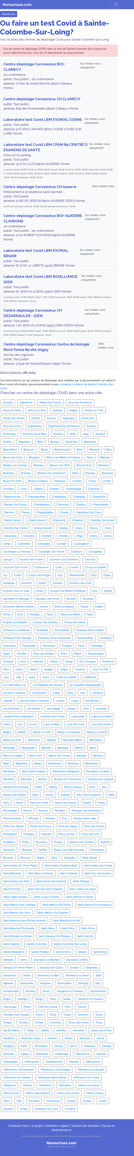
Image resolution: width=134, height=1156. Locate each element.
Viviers (103, 1101)
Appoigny (69, 418)
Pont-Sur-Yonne (94, 826)
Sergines (45, 983)
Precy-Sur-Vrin (91, 834)
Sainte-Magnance (14, 951)
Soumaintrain (98, 991)
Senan (27, 975)
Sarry (23, 959)
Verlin (24, 1046)
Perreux (43, 810)
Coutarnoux (41, 567)
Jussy (45, 677)
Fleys (89, 614)
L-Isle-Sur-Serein (66, 677)
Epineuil (71, 598)
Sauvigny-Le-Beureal (46, 959)
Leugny (71, 708)
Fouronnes (48, 645)
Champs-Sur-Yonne (15, 504)
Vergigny (8, 1046)
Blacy (90, 457)
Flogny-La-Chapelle (15, 622)
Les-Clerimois (11, 708)
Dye (94, 590)
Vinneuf (71, 1101)
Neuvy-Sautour (73, 787)
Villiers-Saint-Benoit (37, 1093)
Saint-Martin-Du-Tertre (56, 904)
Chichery (63, 535)
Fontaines (42, 630)
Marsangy (9, 747)
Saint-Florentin (12, 889)
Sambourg (99, 951)
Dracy (40, 590)
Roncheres (97, 849)
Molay (38, 763)
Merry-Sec (35, 755)
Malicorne (34, 740)
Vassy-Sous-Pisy (101, 1030)
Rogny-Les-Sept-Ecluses (69, 849)
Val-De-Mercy (11, 1030)
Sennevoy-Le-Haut (77, 975)
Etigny (99, 606)
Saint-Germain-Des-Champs (45, 889)
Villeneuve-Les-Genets (17, 1077)
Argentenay (34, 426)
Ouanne (65, 794)
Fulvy (81, 645)
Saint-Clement (69, 873)
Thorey (82, 1006)
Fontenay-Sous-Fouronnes (54, 637)
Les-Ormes (33, 708)
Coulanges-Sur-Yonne (50, 551)
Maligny (51, 740)
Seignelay (92, 967)
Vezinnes (8, 1053)
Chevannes (10, 535)
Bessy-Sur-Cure (12, 457)
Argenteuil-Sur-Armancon (64, 426)
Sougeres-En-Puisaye (70, 991)
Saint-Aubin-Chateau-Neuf (60, 865)
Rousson (8, 857)
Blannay (105, 457)
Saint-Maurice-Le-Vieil (66, 920)
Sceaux (74, 967)
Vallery (45, 1030)
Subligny (22, 999)
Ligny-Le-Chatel (101, 716)
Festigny (35, 614)
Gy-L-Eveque (87, 661)
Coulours (76, 551)
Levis (86, 708)
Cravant (73, 567)
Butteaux (60, 481)
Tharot (27, 1006)
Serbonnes (26, 983)
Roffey (43, 849)
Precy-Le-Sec (66, 834)
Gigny (6, 653)
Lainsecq (97, 692)
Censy (92, 481)
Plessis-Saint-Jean (85, 818)
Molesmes (54, 763)
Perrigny (60, 810)
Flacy (50, 614)
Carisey (77, 481)
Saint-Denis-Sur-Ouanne (51, 881)
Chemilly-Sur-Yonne (15, 528)
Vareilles (61, 1030)
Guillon (54, 661)
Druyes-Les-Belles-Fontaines (68, 590)
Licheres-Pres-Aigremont (18, 716)
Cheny (79, 528)
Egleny (108, 590)
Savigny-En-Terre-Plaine (18, 967)
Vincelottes (53, 1101)
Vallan (30, 1030)
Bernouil (95, 449)
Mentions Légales (57, 1125)
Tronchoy (56, 1022)
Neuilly (53, 787)
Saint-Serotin (85, 936)
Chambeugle (73, 488)
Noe (104, 787)
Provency (41, 842)
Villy (19, 1101)
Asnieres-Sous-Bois (35, 433)
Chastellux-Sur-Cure (88, 512)
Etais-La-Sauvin (64, 606)
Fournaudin (29, 645)
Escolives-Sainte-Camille (18, 606)
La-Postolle (39, 692)
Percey (27, 810)
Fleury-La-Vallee (70, 614)
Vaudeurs (8, 1038)
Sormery (30, 991)
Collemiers (24, 543)
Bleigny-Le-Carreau (15, 465)
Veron (73, 1046)
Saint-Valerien (11, 944)
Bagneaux (25, 441)
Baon (40, 441)
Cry (5, 575)
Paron (19, 802)
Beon (80, 449)
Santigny (8, 959)
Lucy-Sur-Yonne (101, 724)
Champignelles (36, 496)
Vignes (25, 1053)
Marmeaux (95, 740)
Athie (73, 433)
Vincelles (33, 1101)
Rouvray (25, 857)
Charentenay (100, 504)
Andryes (57, 410)
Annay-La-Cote (93, 410)
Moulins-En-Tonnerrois (68, 779)
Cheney (63, 528)
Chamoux (94, 488)
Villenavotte (92, 1061)
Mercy (79, 747)
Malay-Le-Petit (12, 740)
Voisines (8, 1108)
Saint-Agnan (89, 857)
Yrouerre (70, 1108)
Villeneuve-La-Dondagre (56, 1069)
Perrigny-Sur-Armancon (86, 810)
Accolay (8, 402)
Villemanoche (54, 1061)
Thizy (67, 1006)
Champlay (79, 496)
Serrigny (83, 983)
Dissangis (9, 583)
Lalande (8, 700)
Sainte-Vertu (63, 951)
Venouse (84, 1038)
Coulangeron (81, 543)
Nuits (35, 794)
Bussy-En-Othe (12, 481)
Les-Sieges (53, 708)
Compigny (43, 543)
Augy (86, 433)
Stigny (7, 999)
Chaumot (77, 520)
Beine (44, 449)
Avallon (7, 441)
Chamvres (62, 504)
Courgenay (95, 551)
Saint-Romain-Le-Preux (17, 936)
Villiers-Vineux (95, 1093)
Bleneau (38, 465)
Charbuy (80, 504)
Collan (7, 543)
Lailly (70, 692)
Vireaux (87, 1101)
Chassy (64, 512)
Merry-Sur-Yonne (59, 755)
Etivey (7, 614)
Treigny (7, 1022)
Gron (23, 661)
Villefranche (31, 1061)
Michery (98, 755)
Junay (31, 677)
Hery (6, 669)
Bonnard (103, 465)
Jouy (6, 677)
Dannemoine (76, 575)
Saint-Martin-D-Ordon (79, 896)
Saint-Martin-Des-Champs (19, 904)
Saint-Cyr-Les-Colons (97, 873)
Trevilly (23, 1022)
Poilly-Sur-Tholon (40, 826)
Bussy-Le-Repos (38, 481)
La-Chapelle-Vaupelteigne (85, 685)
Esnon (44, 606)
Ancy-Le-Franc (12, 410)
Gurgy (69, 661)
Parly (6, 802)
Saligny (82, 951)
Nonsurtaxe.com (17, 4)
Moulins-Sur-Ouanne (100, 779)
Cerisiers (8, 488)
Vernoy (58, 1046)
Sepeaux (8, 983)
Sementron (9, 975)
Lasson (60, 700)
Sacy (54, 857)
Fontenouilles (85, 637)
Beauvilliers (10, 449)
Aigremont (26, 402)
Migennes (21, 763)
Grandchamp (96, 653)
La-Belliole (89, 677)
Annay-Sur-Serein (14, 418)
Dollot (42, 583)
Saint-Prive (88, 928)
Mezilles (81, 755)
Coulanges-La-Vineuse (17, 551)
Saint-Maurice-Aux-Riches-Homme (24, 920)
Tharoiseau (10, 1006)
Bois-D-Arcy (84, 465)
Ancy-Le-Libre (37, 410)
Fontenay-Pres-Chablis (90, 630)
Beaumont (90, 441)
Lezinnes (101, 708)
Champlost (98, 496)
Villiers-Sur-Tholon (68, 1093)
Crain (58, 567)
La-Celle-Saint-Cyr (14, 685)
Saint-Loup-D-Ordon (46, 896)
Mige (6, 763)
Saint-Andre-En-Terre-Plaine (20, 865)
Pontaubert (10, 834)
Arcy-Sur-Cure (12, 426)
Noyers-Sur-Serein (14, 794)
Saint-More (48, 928)
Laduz (56, 692)
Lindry (7, 724)
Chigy (79, 535)
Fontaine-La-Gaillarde (16, 630)
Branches (8, 473)
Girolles (21, 653)
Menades (62, 747)
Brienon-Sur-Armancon (52, 473)
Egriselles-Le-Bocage (16, 598)
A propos (38, 1125)
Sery (98, 983)
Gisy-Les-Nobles (43, 653)
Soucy (46, 991)
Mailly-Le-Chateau (68, 732)
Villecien (101, 1053)
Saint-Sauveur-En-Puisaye (54, 936)
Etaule (84, 606)
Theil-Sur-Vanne (48, 1006)
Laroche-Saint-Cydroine (34, 700)
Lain (82, 692)
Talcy (53, 999)
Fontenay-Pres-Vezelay (17, 637)
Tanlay (67, 999)
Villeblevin (42, 1053)
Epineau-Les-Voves (48, 598)
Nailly (38, 787)
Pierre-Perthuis (12, 818)
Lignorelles (78, 716)
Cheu (108, 528)
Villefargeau (10, 1061)
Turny (99, 1022)
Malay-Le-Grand (97, 732)
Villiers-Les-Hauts (89, 1085)
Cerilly (107, 481)
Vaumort (52, 1038)
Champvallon (42, 504)
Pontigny (29, 834)
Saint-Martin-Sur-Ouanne (52, 912)
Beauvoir (29, 449)
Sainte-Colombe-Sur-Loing (70, 944)
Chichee (46, 535)
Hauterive (108, 661)
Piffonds (33, 818)
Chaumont (59, 520)
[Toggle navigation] (115, 4)
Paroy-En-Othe (39, 802)
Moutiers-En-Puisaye (16, 787)
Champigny (59, 496)
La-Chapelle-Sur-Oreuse (48, 685)
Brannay (26, 473)
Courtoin (89, 559)
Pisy (64, 818)
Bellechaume (62, 449)
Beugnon (34, 457)
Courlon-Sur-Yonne (31, 559)
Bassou (54, 441)
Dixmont (26, 583)
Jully (18, 677)
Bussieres (107, 473)
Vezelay (107, 1046)
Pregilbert (9, 842)
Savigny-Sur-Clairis (51, 967)
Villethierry (45, 1085)
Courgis (8, 559)
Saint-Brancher (12, 873)
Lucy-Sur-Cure (75, 724)
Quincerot (9, 849)
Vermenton (41, 1046)
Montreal (26, 779)
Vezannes (89, 1046)
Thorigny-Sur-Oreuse (16, 1014)
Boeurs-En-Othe (60, 465)
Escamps (88, 598)
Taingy (39, 999)
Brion (75, 473)
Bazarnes (71, 441)
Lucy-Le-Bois (51, 724)
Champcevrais (12, 496)
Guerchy (38, 661)
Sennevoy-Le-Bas (48, 975)
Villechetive (82, 1053)
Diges (106, 575)
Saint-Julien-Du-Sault (82, 889)
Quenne (105, 842)
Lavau (74, 700)
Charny (25, 512)
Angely (73, 410)
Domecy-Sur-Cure (80, 583)
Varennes (78, 1030)
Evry (20, 614)
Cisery (108, 535)
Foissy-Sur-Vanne (75, 622)
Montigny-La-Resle (98, 771)
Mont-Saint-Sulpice (34, 771)
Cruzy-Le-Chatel (95, 567)
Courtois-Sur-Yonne (15, 567)
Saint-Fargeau (81, 881)
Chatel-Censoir (12, 520)
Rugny (41, 857)
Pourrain (46, 834)
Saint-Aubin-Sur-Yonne (98, 865)
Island (33, 669)
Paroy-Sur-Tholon (66, 802)
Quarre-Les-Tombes (81, 842)
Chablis (38, 488)
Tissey (67, 1014)
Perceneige (10, 810)
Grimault (8, 661)
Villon (6, 1101)
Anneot (35, 418)
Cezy (23, 488)
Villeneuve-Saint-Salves (52, 1077)
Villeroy (27, 1085)
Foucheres (9, 645)
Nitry (92, 787)
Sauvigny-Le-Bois (77, 959)
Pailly (111, 794)
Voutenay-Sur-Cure (46, 1108)
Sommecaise (11, 991)
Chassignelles (44, 512)
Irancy (19, 669)
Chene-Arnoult (43, 528)
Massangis (28, 747)
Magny (7, 732)
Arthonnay (9, 433)
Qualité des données (85, 1125)
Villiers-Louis (11, 1093)
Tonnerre (83, 1014)
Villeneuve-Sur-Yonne (86, 1077)
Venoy (100, 1038)
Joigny (64, 669)
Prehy (25, 842)
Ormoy (49, 794)
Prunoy (58, 842)
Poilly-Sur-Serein (13, 826)
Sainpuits (69, 857)
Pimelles (50, 818)
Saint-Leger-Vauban (15, 896)
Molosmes (91, 763)
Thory (39, 1014)
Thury (52, 1014)
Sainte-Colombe (37, 944)
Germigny (97, 645)
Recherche (8, 14)
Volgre (24, 1108)
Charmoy (8, 512)
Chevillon (29, 535)
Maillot (22, 732)
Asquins (58, 433)
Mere (93, 747)
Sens (98, 975)
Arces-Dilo (87, 418)
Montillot (8, 779)
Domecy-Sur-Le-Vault (16, 590)
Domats (57, 583)
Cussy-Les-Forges (39, 575)
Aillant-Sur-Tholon (50, 402)
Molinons (73, 763)
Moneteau (9, 771)
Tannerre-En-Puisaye (90, 999)
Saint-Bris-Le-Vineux (40, 873)
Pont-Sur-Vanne (67, 826)
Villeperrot (9, 1085)
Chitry (93, 535)
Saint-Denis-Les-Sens (16, 881)
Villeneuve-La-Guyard (90, 1069)
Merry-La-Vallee (13, 755)
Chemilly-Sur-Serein (102, 520)
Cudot (18, 575)
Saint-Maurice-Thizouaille (18, 928)
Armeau (91, 426)
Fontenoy (105, 637)
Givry (64, 653)
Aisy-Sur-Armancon (80, 402)
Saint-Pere (67, 928)
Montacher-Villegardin (66, 771)
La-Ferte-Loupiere (14, 692)
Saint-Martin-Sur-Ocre (16, 912)
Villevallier (65, 1085)
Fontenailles (62, 630)
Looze (33, 724)
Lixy (19, 724)
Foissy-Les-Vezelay (46, 622)
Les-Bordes (92, 700)
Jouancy (80, 669)
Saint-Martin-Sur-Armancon (94, 904)
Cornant (62, 543)
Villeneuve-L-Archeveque (18, 1069)
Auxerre (100, 433)
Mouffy (42, 779)
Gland (77, 653)
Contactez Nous (18, 1125)
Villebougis (61, 1053)
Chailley (54, 488)
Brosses (90, 473)
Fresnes (66, 645)
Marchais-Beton (73, 740)
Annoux (51, 418)
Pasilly (87, 802)
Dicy (94, 575)
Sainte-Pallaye (40, 951)
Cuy (60, 575)
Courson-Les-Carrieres (64, 559)
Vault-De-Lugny (31, 1038)
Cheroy (93, 528)
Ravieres (27, 849)
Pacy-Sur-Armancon (88, 794)
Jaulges (48, 669)
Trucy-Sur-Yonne (78, 1022)
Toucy (99, 1014)
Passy (101, 802)
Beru (109, 449)
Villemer (74, 1061)
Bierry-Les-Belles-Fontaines (63, 457)
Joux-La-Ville (100, 669)
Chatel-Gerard (37, 520)
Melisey (46, 747)
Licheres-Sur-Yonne (53, 716)
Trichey (38, 1022)
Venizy (69, 1038)
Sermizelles (64, 983)
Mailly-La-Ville (41, 732)
